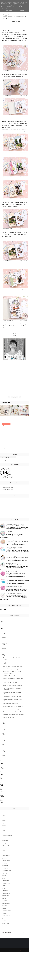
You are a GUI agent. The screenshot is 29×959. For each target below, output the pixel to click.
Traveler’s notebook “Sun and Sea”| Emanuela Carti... (14, 658)
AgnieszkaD (5, 823)
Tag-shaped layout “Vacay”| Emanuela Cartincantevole (12, 693)
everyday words (6, 860)
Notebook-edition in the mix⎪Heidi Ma (15, 524)
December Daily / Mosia (12, 540)
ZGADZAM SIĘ (20, 10)
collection (19, 14)
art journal (4, 853)
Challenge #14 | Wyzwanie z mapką (14, 586)
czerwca (4, 727)
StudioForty (18, 950)
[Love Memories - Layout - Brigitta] (24, 410)
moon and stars (6, 903)
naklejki (4, 833)
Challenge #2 (9, 531)
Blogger (25, 932)
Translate (11, 460)
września (4, 648)
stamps (4, 825)
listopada (4, 637)
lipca (3, 722)
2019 (2, 784)
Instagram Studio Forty (7, 487)
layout (3, 815)
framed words (5, 895)
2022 (2, 767)
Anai (3, 878)
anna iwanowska (6, 893)
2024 (2, 627)
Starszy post (26, 448)
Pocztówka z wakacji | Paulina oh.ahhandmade (14, 714)
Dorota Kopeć (5, 925)
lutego (4, 750)
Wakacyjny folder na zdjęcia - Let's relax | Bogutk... (13, 700)
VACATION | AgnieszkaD (9, 675)
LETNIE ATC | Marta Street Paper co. (12, 682)
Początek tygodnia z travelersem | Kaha (13, 711)
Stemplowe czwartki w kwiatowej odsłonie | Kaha (13, 662)
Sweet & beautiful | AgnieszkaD (11, 703)
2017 (2, 795)
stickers (4, 820)
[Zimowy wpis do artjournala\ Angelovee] (5, 410)
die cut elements (6, 855)
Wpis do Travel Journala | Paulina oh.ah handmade (12, 689)
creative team (5, 845)
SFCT (3, 918)
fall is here (4, 905)
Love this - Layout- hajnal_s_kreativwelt (13, 666)
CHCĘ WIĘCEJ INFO (10, 10)
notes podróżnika (6, 843)
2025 (2, 621)
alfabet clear (5, 890)
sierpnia (4, 654)
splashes (4, 888)
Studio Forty (3, 609)
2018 (2, 789)
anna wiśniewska (6, 915)
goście (4, 885)
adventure (4, 908)
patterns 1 (4, 898)
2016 (2, 800)
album (3, 830)
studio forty (5, 828)
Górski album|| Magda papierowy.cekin (12, 696)
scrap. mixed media (6, 910)
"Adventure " (9, 206)
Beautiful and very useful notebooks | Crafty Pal (14, 679)
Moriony (4, 900)
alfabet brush (5, 880)
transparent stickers (19, 16)
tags (3, 850)
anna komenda (5, 848)
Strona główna (14, 448)
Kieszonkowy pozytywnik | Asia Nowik (15, 556)
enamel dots (11, 16)
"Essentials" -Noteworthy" (15, 204)
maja (3, 733)
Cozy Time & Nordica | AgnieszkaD (14, 593)
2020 (2, 778)
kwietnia (4, 739)
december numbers (6, 883)
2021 (2, 773)
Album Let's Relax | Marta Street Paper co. (13, 685)
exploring (4, 873)
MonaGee (4, 920)
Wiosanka (4, 863)
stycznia (4, 755)
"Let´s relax (10, 123)
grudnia (4, 632)
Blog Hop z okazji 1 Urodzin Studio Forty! (15, 579)
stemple (4, 818)
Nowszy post (3, 448)
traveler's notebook (7, 835)
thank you (4, 913)
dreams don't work (6, 870)
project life (5, 840)
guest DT (4, 858)
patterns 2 (4, 875)
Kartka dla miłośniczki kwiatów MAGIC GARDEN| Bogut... (12, 672)
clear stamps (13, 14)
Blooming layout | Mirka (9, 717)
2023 (2, 762)
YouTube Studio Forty (7, 489)
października (5, 643)
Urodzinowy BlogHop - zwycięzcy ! (14, 547)
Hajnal (14, 335)
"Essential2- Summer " (17, 131)
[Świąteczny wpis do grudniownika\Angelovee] (14, 410)
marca (3, 744)
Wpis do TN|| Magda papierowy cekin (12, 669)
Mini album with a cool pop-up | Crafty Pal (13, 706)
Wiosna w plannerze (11, 563)
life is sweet (5, 868)
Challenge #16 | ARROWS (12, 571)
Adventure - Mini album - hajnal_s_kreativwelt (14, 709)
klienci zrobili (5, 923)
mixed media (5, 865)
